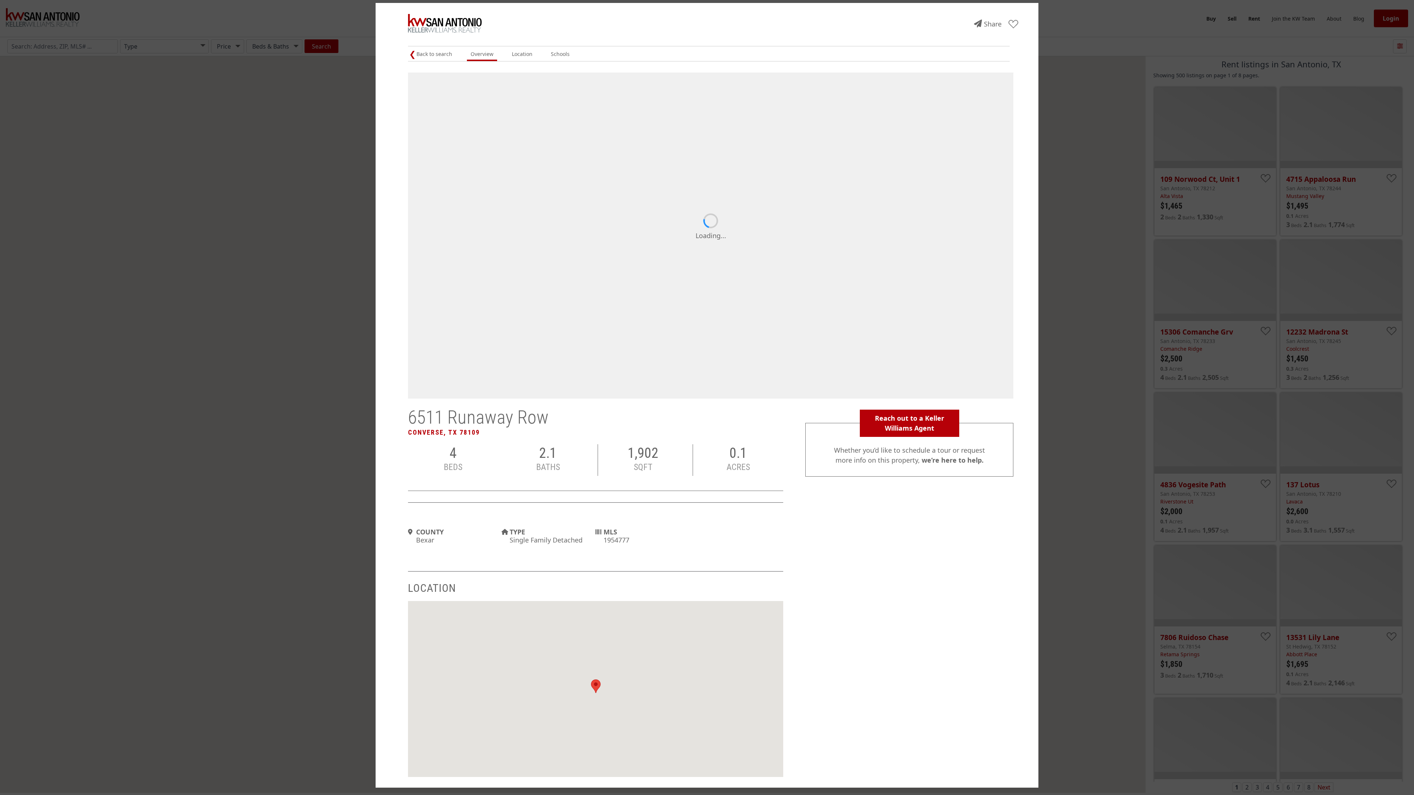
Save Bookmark (1013, 24)
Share (993, 24)
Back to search (434, 53)
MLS (610, 532)
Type (517, 532)
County (430, 532)
